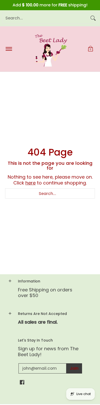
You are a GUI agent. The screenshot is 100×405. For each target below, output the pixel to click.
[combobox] (46, 18)
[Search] (93, 18)
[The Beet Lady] (49, 49)
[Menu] (8, 49)
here (30, 183)
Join (74, 368)
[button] (90, 49)
